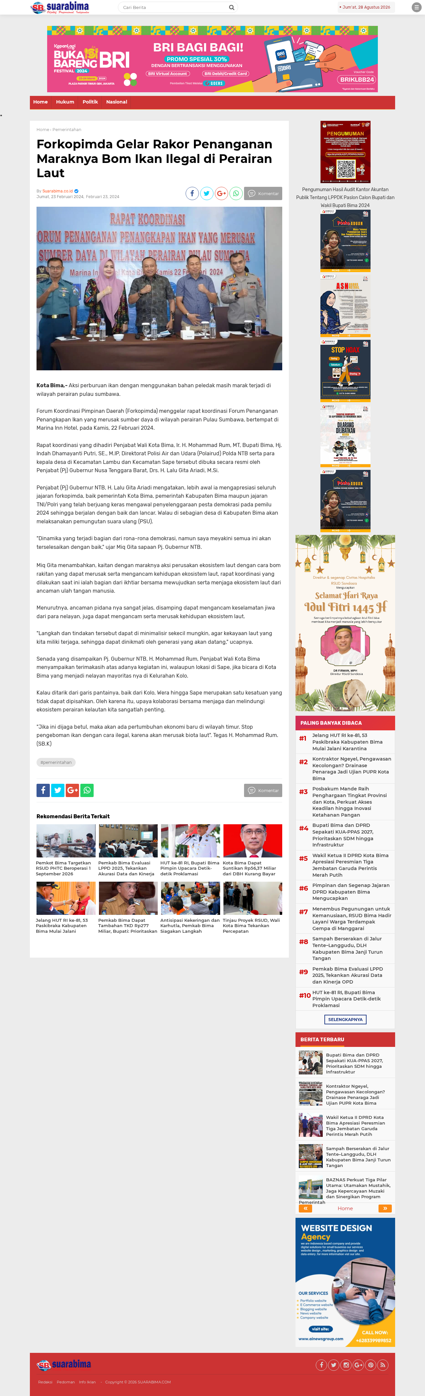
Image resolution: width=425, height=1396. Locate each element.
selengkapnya (345, 1019)
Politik (90, 102)
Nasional (116, 102)
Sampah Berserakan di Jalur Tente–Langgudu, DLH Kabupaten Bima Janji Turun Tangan (347, 948)
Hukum (65, 102)
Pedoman (66, 1382)
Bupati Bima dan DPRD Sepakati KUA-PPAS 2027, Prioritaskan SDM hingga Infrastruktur (343, 835)
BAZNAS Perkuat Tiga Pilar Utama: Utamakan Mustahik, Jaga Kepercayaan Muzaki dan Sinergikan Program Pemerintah (344, 1191)
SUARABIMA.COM (154, 1382)
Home (40, 102)
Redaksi (45, 1382)
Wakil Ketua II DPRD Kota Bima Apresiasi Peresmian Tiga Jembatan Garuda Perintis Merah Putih (350, 865)
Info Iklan (87, 1382)
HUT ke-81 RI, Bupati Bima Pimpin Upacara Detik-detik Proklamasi (346, 999)
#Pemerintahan (56, 762)
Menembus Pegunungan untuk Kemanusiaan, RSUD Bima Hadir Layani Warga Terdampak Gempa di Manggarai (351, 918)
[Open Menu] (417, 7)
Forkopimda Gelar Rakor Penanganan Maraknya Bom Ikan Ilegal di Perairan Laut (155, 158)
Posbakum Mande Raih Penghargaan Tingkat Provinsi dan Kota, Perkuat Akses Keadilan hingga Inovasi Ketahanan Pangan (349, 802)
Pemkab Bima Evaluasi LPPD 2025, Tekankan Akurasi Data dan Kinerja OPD (347, 975)
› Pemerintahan (65, 129)
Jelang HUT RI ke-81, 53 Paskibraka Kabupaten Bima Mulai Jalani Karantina (347, 741)
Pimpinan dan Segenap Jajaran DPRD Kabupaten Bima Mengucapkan (351, 891)
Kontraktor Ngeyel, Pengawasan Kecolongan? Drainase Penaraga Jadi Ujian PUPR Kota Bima (351, 768)
